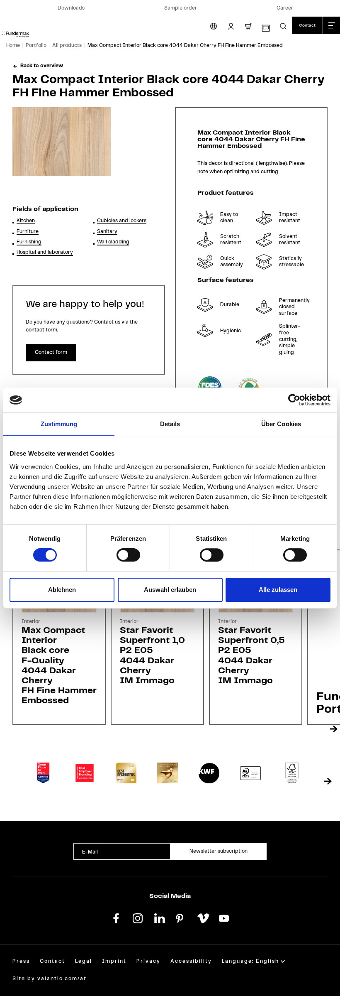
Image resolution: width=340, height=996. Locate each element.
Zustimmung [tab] (59, 423)
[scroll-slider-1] (334, 729)
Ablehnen (62, 589)
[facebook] (116, 917)
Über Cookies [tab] (281, 423)
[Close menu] (331, 25)
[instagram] (137, 917)
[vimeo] (202, 917)
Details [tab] (170, 423)
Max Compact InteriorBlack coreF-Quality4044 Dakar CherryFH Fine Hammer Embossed (59, 665)
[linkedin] (159, 917)
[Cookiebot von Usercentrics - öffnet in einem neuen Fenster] (294, 400)
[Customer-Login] (231, 26)
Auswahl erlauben (170, 589)
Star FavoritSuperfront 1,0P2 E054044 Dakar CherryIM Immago (152, 655)
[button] (283, 26)
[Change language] (213, 26)
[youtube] (224, 917)
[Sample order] (265, 28)
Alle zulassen (278, 589)
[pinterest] (181, 917)
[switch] (128, 555)
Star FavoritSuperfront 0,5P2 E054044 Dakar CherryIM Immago (251, 655)
